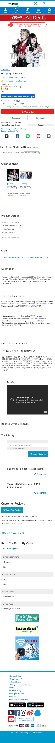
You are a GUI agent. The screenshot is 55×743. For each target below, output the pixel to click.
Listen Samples (39, 454)
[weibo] (30, 712)
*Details (35, 147)
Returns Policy (15, 691)
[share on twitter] (6, 135)
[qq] (37, 712)
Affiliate (13, 697)
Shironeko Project (9, 596)
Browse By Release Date (11, 609)
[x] (11, 713)
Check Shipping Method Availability (13, 129)
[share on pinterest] (38, 135)
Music (15, 533)
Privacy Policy (15, 676)
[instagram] (23, 712)
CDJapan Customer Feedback (21, 685)
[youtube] (11, 719)
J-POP (22, 533)
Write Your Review (13, 510)
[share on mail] (49, 135)
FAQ (12, 688)
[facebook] (17, 712)
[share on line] (28, 135)
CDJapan (5, 533)
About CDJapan (16, 682)
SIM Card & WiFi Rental (19, 700)
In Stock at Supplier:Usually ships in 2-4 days (31, 107)
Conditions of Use (16, 679)
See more (41, 474)
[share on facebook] (17, 135)
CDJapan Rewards (17, 694)
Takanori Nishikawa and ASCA (13, 77)
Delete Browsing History (10, 549)
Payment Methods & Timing (10, 131)
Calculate (40, 125)
